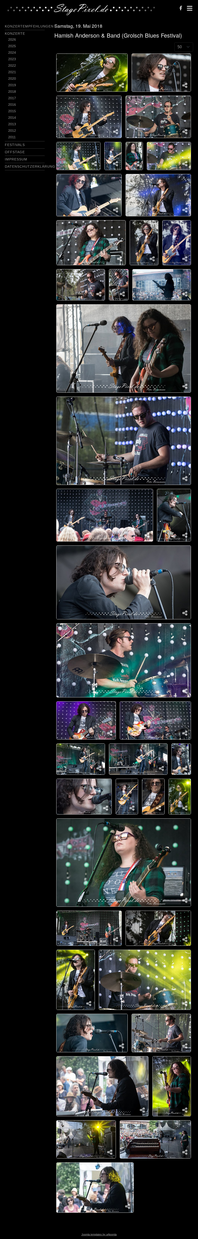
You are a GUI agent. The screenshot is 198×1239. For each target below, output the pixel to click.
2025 (12, 46)
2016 (12, 104)
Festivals (15, 145)
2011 (12, 137)
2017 (12, 98)
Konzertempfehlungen (29, 26)
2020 (12, 78)
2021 (12, 72)
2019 (12, 85)
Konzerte (15, 33)
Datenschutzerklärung (30, 166)
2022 (12, 65)
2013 (12, 124)
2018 (12, 91)
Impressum (16, 159)
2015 (12, 111)
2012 (12, 131)
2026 (12, 39)
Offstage (15, 152)
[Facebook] (180, 8)
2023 (12, 59)
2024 (12, 52)
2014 (12, 117)
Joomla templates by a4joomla (99, 1234)
